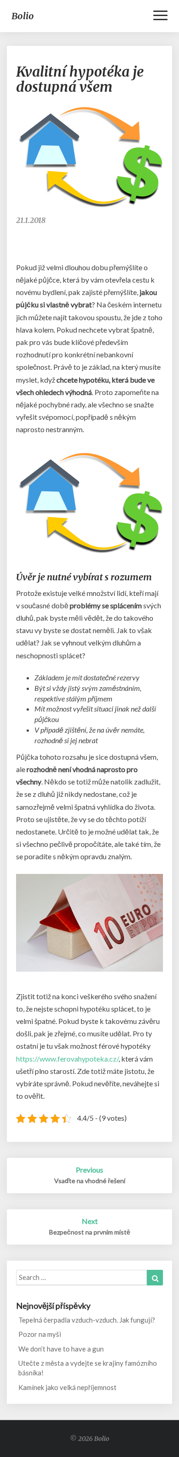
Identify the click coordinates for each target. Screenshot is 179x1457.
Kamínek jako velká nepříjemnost (67, 1387)
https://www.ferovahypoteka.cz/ (67, 1058)
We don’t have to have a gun (61, 1349)
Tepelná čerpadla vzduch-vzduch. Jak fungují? (86, 1320)
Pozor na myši (39, 1334)
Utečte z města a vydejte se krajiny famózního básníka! (87, 1368)
